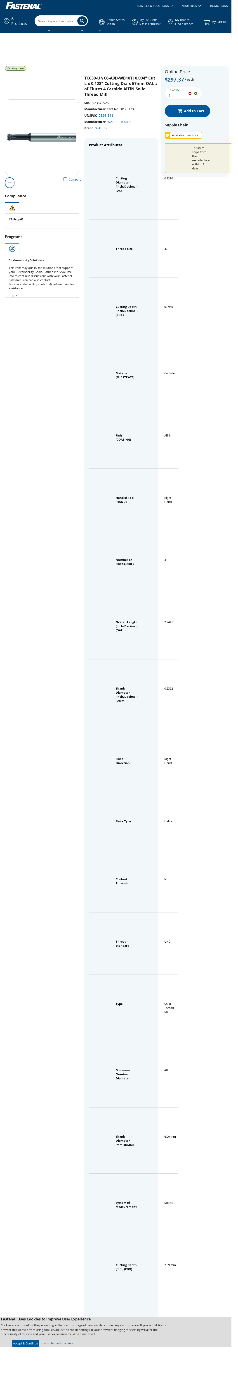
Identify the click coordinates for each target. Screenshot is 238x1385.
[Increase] (195, 93)
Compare (75, 179)
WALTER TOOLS (119, 122)
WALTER (101, 128)
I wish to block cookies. (58, 1343)
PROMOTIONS (218, 6)
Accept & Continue (25, 1343)
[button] (155, 6)
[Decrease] (190, 93)
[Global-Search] (82, 20)
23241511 (106, 115)
